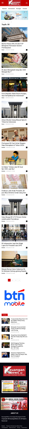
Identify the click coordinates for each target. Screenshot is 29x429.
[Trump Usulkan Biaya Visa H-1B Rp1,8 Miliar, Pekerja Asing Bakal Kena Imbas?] (6, 321)
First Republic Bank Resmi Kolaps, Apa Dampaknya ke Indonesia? (14, 95)
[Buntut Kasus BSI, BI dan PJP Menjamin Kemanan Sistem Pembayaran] (14, 34)
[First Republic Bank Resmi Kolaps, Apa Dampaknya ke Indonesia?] (14, 84)
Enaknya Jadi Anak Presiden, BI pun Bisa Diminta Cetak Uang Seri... (14, 192)
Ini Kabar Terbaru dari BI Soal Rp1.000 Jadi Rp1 (12, 168)
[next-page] (19, 280)
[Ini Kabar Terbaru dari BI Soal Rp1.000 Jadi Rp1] (14, 158)
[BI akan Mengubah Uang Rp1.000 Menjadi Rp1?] (14, 60)
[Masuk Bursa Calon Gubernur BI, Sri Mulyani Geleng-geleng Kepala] (14, 259)
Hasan (3, 49)
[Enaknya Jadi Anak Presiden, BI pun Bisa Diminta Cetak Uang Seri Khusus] (14, 181)
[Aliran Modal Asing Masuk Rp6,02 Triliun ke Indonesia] (14, 109)
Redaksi (3, 147)
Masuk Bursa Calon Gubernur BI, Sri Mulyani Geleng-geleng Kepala (14, 270)
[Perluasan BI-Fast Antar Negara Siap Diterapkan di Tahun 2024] (14, 134)
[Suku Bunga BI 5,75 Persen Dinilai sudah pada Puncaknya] (14, 206)
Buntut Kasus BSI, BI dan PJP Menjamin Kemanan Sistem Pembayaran (12, 46)
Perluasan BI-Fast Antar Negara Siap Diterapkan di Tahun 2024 (13, 144)
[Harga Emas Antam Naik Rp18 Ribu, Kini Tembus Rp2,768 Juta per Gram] (6, 337)
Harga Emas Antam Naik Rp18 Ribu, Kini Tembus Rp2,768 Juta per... (19, 336)
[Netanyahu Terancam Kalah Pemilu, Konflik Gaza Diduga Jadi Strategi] (6, 329)
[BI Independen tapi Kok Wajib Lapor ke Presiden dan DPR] (14, 232)
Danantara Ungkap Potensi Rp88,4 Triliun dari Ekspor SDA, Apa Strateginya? (19, 354)
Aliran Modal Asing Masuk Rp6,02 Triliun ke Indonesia (14, 121)
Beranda (3, 22)
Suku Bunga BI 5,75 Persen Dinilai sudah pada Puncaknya (14, 218)
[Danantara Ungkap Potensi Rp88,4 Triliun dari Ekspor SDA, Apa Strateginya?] (6, 355)
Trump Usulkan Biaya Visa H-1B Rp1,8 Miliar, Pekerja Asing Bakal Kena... (19, 320)
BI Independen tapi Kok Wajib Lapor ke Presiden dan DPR (12, 244)
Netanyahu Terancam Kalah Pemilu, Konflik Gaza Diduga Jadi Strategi (18, 328)
